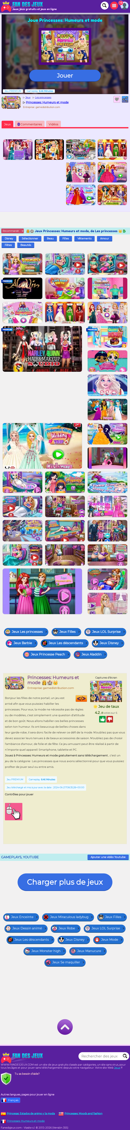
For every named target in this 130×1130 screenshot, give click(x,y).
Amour (104, 238)
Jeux (7, 124)
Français (13, 1100)
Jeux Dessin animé (27, 928)
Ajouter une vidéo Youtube (108, 857)
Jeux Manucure (89, 951)
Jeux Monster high (46, 951)
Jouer (65, 75)
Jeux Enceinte (22, 917)
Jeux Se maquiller (66, 962)
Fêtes (8, 245)
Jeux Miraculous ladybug (69, 917)
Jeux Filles (67, 632)
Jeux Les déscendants (66, 643)
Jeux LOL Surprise (106, 632)
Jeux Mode (109, 940)
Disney (9, 238)
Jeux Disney (109, 643)
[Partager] (125, 99)
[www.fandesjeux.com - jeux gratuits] (22, 1057)
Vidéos (53, 124)
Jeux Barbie (23, 643)
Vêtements (84, 238)
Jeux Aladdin (92, 654)
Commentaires (30, 124)
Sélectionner (30, 238)
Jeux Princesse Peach (48, 654)
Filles (65, 238)
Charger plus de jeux (65, 881)
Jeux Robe (67, 928)
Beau (50, 238)
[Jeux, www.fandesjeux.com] (22, 6)
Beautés (25, 245)
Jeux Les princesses (27, 632)
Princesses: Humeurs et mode (26, 1121)
